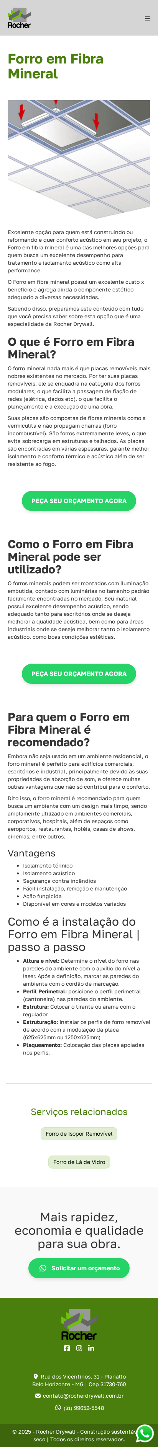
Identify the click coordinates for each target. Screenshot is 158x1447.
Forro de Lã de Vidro (79, 1162)
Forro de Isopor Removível (79, 1133)
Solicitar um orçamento (85, 1268)
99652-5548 (84, 1408)
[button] (79, 501)
